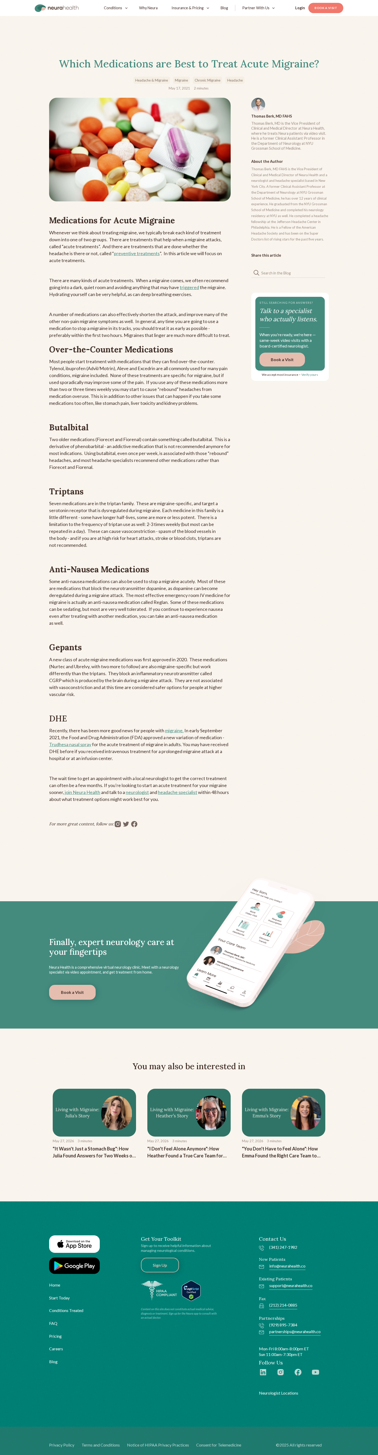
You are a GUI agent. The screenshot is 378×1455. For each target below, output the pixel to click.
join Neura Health (82, 792)
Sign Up (160, 1265)
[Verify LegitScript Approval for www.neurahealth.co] (191, 1290)
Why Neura (148, 8)
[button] (114, 7)
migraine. (174, 730)
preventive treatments (137, 253)
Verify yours (309, 375)
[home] (56, 8)
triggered (189, 287)
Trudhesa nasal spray (70, 744)
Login (300, 8)
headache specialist (177, 792)
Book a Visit (325, 8)
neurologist (137, 792)
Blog (224, 8)
